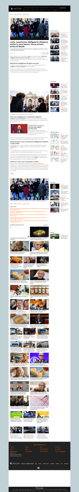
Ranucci (60, 9)
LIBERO (14, 489)
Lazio (12, 173)
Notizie (16, 463)
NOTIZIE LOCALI (26, 434)
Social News (58, 449)
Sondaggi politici (55, 9)
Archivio (57, 463)
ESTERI (46, 7)
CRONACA (33, 7)
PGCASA (34, 489)
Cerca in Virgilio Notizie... (28, 463)
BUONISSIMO (60, 489)
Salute (26, 449)
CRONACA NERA (63, 195)
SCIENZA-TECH (52, 7)
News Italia (66, 463)
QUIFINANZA (55, 489)
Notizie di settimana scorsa (15, 456)
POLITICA (37, 7)
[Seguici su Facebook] (39, 468)
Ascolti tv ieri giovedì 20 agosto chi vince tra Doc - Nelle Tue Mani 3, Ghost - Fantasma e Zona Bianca (27, 212)
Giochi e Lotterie (44, 449)
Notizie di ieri (13, 453)
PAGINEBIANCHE (39, 489)
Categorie (52, 463)
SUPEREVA (64, 489)
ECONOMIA (42, 7)
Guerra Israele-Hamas (60, 451)
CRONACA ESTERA (64, 44)
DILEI (48, 489)
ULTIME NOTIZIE (27, 7)
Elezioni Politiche (44, 451)
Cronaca (12, 447)
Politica (27, 447)
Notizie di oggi (13, 451)
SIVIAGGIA (51, 489)
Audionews (62, 7)
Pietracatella (32, 9)
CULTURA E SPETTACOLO (65, 32)
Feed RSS (39, 463)
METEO (62, 234)
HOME (11, 17)
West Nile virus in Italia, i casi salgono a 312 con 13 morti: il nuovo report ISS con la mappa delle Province (29, 221)
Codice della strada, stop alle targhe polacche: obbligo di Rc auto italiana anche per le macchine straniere (29, 209)
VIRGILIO (17, 489)
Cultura (12, 449)
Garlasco (37, 9)
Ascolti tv (49, 9)
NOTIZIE (18, 8)
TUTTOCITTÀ (44, 489)
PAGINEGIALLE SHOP (28, 489)
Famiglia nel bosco (43, 9)
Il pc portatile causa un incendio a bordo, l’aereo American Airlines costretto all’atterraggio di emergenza (28, 218)
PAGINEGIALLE (21, 489)
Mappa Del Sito (46, 463)
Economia (57, 447)
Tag (61, 463)
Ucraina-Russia (28, 451)
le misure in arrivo (15, 150)
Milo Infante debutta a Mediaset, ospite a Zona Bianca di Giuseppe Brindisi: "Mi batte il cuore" (28, 215)
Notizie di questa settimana (16, 454)
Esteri (41, 447)
